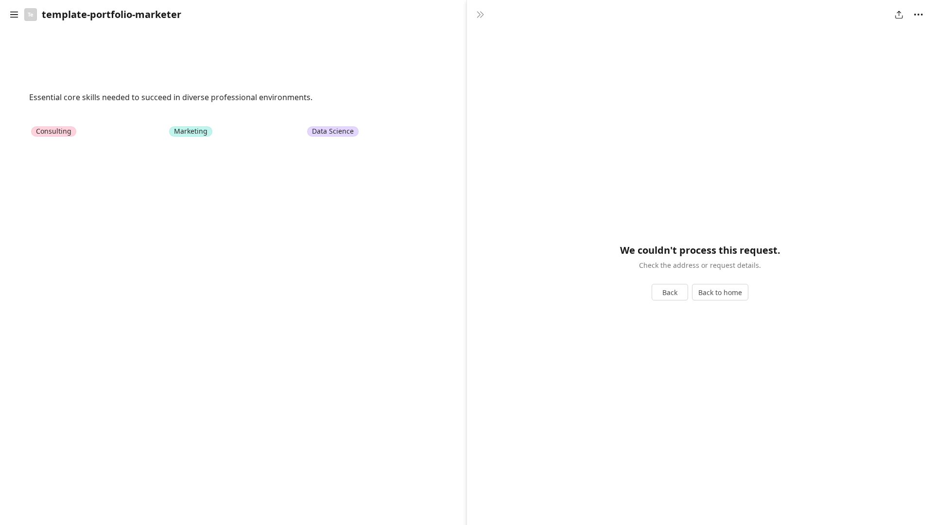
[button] (14, 14)
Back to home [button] (720, 292)
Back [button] (669, 292)
